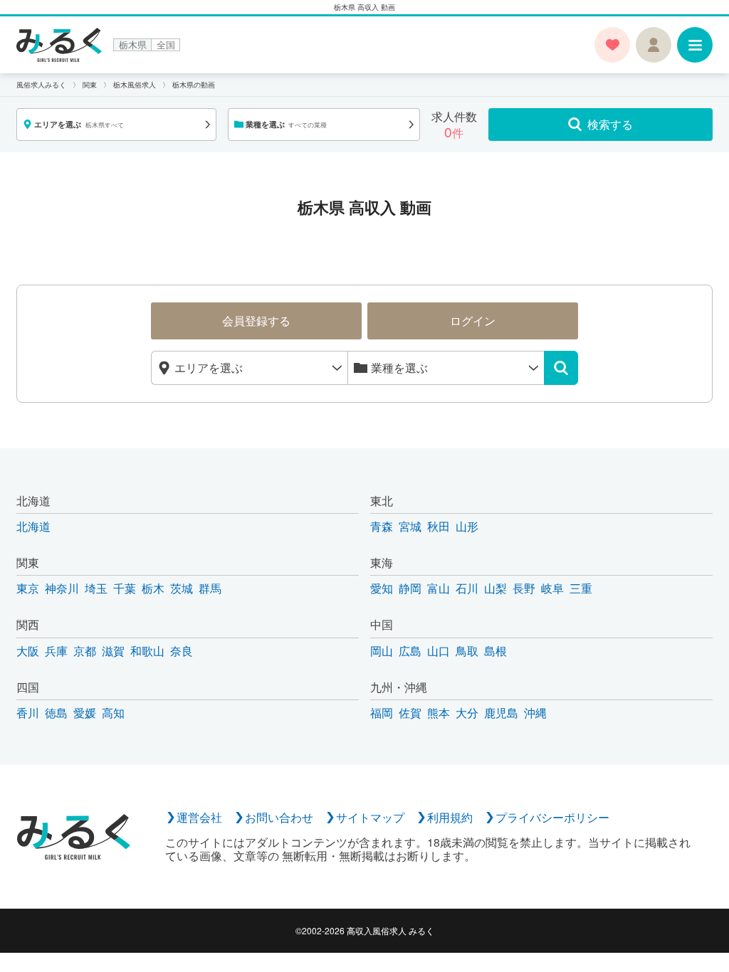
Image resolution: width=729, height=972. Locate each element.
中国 (381, 624)
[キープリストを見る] (612, 45)
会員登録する (256, 320)
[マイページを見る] (653, 45)
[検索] (561, 368)
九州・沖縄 (398, 687)
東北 (381, 500)
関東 (27, 562)
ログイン (472, 320)
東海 (381, 562)
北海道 (33, 500)
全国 (166, 44)
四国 (27, 687)
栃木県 (133, 44)
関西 (27, 624)
